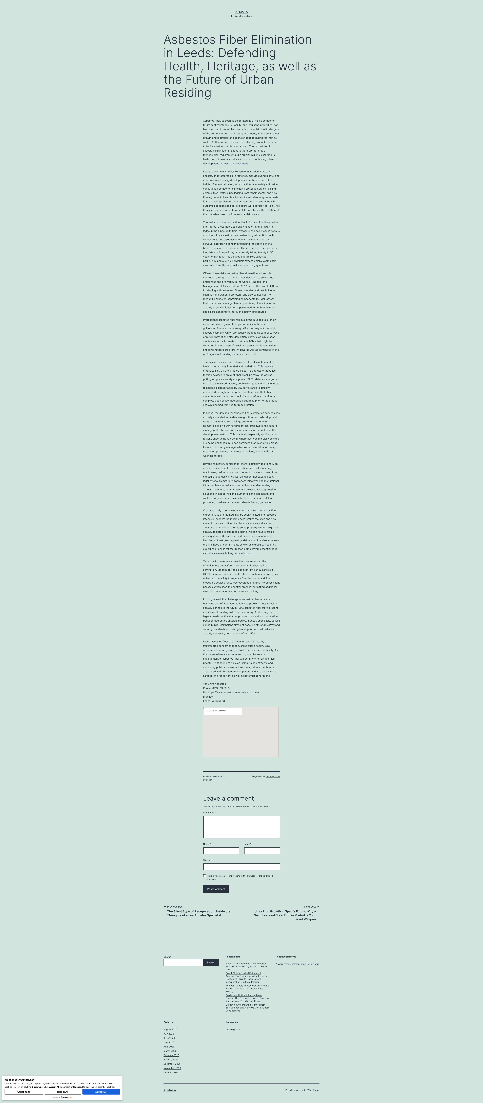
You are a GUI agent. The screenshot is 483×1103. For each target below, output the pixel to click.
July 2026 (169, 1033)
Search (167, 957)
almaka (241, 12)
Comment (209, 812)
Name (207, 844)
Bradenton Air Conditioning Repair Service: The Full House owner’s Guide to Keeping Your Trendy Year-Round (247, 998)
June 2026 (169, 1038)
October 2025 (171, 1072)
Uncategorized (273, 776)
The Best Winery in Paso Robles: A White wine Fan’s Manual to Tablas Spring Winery (247, 988)
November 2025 (172, 1068)
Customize (23, 1091)
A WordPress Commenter (289, 964)
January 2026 (171, 1059)
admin (209, 780)
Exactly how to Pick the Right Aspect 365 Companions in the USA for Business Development (247, 1007)
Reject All (62, 1091)
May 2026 (169, 1042)
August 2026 (170, 1029)
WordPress (313, 1090)
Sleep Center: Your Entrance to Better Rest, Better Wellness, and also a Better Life (247, 966)
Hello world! (313, 964)
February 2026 (171, 1055)
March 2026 (170, 1051)
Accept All (101, 1091)
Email (247, 844)
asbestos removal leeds (234, 163)
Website (207, 860)
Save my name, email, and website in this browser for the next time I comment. (240, 877)
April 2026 (169, 1046)
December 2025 (172, 1063)
